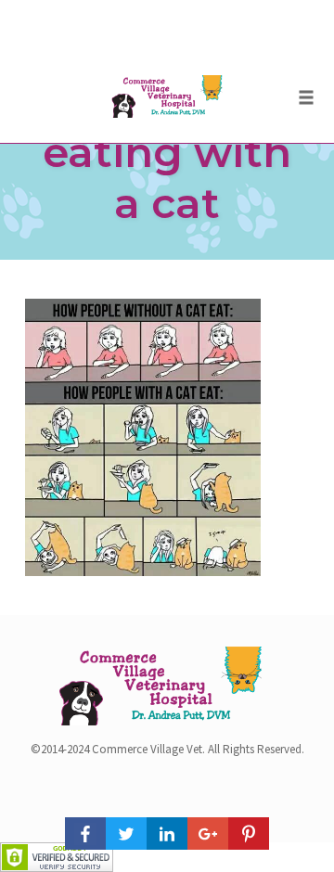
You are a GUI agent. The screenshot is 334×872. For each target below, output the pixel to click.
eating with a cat (167, 177)
